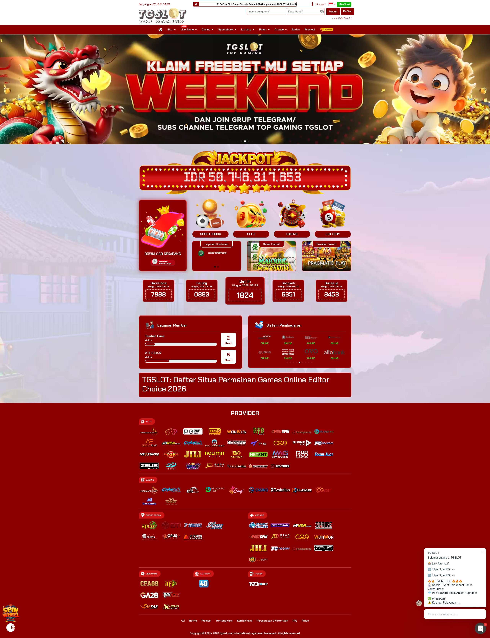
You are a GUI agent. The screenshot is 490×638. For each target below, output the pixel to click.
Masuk (333, 11)
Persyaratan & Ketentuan (272, 620)
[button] (485, 89)
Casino (206, 29)
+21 (183, 620)
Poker (263, 29)
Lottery (246, 29)
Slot (170, 29)
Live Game (187, 29)
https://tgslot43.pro (443, 569)
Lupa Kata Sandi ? (341, 18)
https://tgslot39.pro (443, 575)
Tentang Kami (224, 620)
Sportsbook (225, 29)
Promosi (310, 29)
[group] (326, 256)
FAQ (295, 620)
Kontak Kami (244, 620)
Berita (296, 29)
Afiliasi (346, 4)
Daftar (347, 11)
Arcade (279, 29)
